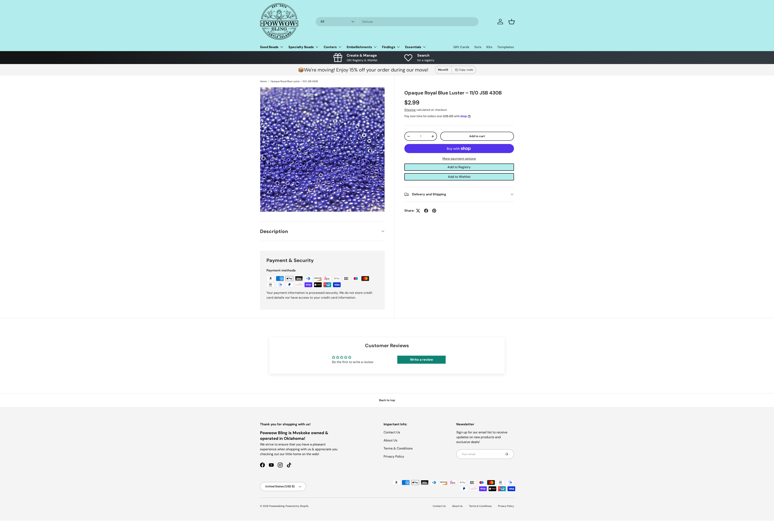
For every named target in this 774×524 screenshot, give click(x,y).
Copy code (466, 69)
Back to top (387, 400)
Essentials (413, 47)
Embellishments (359, 47)
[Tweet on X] (418, 211)
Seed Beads (269, 47)
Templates (505, 47)
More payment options (459, 158)
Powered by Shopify (297, 506)
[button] (511, 21)
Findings (388, 47)
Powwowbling (277, 506)
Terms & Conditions (398, 448)
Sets (478, 47)
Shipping (410, 110)
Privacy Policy (394, 456)
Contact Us (392, 432)
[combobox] (397, 21)
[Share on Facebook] (426, 211)
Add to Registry (459, 167)
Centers (330, 47)
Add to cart (477, 136)
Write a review (421, 359)
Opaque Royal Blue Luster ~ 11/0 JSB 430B (294, 81)
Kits (489, 47)
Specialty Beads (301, 47)
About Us (390, 440)
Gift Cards (461, 47)
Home (263, 81)
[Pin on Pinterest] (434, 211)
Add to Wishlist (459, 177)
